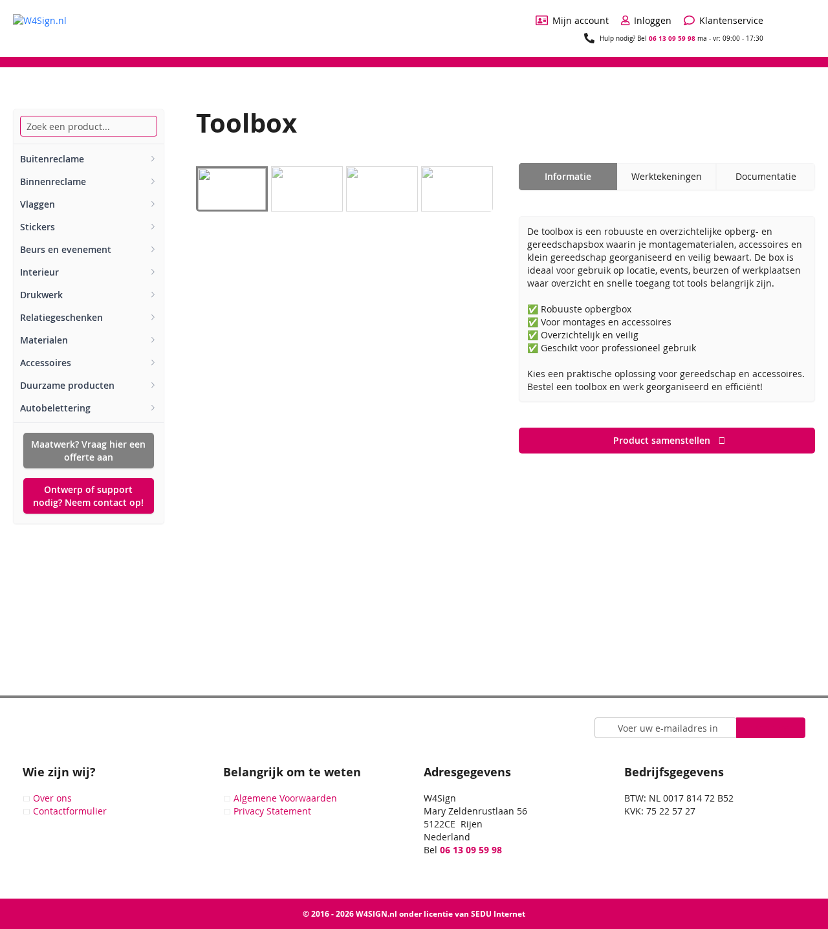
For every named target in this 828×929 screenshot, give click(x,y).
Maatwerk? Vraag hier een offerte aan (88, 450)
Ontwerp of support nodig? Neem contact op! (88, 495)
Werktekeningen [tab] (666, 176)
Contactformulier (70, 811)
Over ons (52, 798)
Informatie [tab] (568, 176)
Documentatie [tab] (765, 176)
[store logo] (40, 27)
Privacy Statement (272, 811)
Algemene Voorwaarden (285, 798)
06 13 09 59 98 (672, 38)
